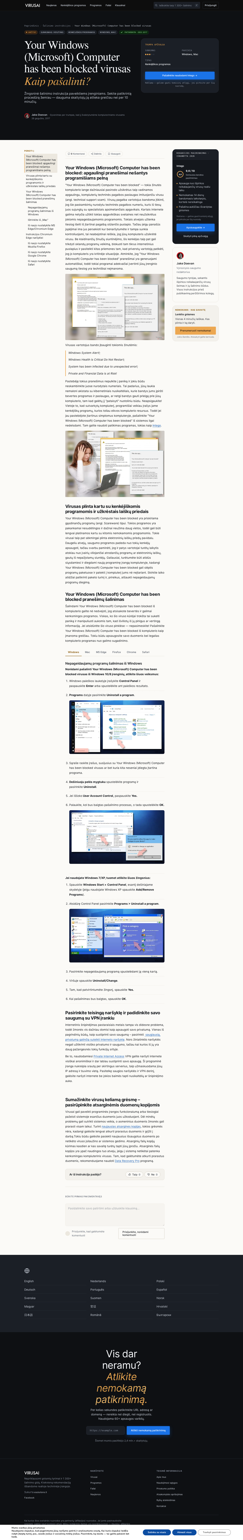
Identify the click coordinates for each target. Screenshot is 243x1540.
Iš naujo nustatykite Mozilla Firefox (39, 245)
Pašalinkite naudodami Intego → (179, 75)
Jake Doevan (39, 114)
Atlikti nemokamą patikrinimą (148, 1430)
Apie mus (161, 1477)
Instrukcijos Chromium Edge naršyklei (39, 236)
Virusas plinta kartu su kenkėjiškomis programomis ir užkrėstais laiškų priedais (41, 181)
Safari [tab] (145, 652)
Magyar (29, 1306)
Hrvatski (162, 1306)
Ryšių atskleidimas (166, 1500)
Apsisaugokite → (195, 227)
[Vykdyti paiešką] (156, 5)
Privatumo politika (166, 1488)
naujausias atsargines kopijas (121, 1126)
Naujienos (51, 5)
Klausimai (120, 5)
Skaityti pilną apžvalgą (195, 236)
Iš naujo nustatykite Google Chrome (39, 254)
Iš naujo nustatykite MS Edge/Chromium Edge (41, 227)
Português (97, 1289)
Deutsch (29, 1289)
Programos (96, 5)
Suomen (95, 1298)
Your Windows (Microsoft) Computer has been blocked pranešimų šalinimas (41, 197)
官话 (93, 1306)
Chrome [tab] (131, 652)
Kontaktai (161, 1506)
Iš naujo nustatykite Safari (39, 262)
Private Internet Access (109, 1056)
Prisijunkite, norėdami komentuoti (135, 1233)
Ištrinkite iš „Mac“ (38, 219)
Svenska (30, 1298)
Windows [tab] (73, 652)
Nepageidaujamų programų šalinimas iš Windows (41, 211)
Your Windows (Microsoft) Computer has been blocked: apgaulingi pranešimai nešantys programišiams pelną (41, 163)
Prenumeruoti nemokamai (195, 330)
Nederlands (98, 1281)
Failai (108, 5)
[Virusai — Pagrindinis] (32, 5)
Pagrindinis (31, 25)
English (29, 1281)
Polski (160, 1281)
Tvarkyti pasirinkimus (214, 1532)
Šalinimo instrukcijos (57, 25)
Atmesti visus (184, 1532)
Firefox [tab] (116, 652)
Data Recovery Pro (127, 1161)
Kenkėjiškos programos (73, 5)
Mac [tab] (87, 652)
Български (164, 1315)
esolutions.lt (40, 1492)
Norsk (160, 1298)
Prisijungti (211, 5)
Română (95, 1315)
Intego (157, 425)
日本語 (28, 1315)
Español (162, 1289)
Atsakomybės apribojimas (170, 1494)
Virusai (93, 1477)
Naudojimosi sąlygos (167, 1482)
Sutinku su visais (157, 1532)
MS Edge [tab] (101, 652)
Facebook (29, 1497)
